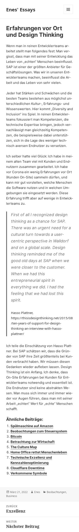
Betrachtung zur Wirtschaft (33, 442)
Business (11, 496)
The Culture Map (24, 447)
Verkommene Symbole (29, 473)
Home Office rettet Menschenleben (39, 452)
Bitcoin (16, 436)
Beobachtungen (56, 492)
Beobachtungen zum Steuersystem (39, 431)
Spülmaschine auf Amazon (32, 426)
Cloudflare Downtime (28, 468)
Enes (37, 492)
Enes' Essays (20, 9)
